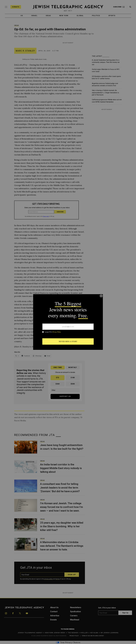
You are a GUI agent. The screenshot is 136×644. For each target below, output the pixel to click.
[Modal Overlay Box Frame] (68, 322)
